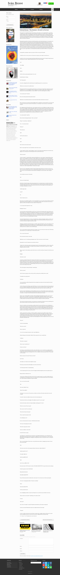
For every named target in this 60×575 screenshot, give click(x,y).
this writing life (12, 126)
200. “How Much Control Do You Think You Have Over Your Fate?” (13, 92)
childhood (7, 140)
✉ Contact (32, 9)
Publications (8, 564)
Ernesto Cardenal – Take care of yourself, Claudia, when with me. (13, 96)
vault (16, 126)
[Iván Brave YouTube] (46, 3)
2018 (8, 138)
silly (9, 140)
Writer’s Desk (9, 565)
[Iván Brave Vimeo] (46, 565)
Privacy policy (9, 562)
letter (12, 139)
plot (14, 122)
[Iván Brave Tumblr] (51, 565)
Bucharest (14, 139)
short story (14, 128)
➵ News (24, 9)
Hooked (7, 137)
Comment (21, 538)
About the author (9, 563)
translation (14, 130)
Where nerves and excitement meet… (48, 519)
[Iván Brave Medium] (48, 565)
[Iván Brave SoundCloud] (46, 567)
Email (21, 548)
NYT (7, 126)
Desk (19, 562)
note (7, 138)
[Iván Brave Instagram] (45, 3)
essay (7, 124)
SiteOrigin (29, 573)
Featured (20, 569)
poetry (10, 139)
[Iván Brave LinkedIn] (48, 563)
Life (19, 565)
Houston (11, 138)
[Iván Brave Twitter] (46, 563)
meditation (7, 129)
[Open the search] (52, 9)
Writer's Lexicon (8, 130)
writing (12, 130)
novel (13, 133)
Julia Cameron (10, 127)
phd (7, 127)
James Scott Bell (13, 124)
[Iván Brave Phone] (51, 567)
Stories (20, 563)
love (10, 132)
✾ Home (16, 9)
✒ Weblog (40, 9)
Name (21, 546)
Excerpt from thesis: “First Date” (24, 519)
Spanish (11, 129)
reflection (10, 128)
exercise (9, 122)
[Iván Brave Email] (48, 567)
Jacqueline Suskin (15, 137)
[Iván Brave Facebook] (44, 3)
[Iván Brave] (15, 4)
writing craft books (11, 131)
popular (14, 138)
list (9, 138)
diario (12, 133)
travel (7, 131)
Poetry (20, 564)
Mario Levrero (13, 132)
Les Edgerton (10, 137)
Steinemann (13, 129)
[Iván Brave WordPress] (44, 567)
